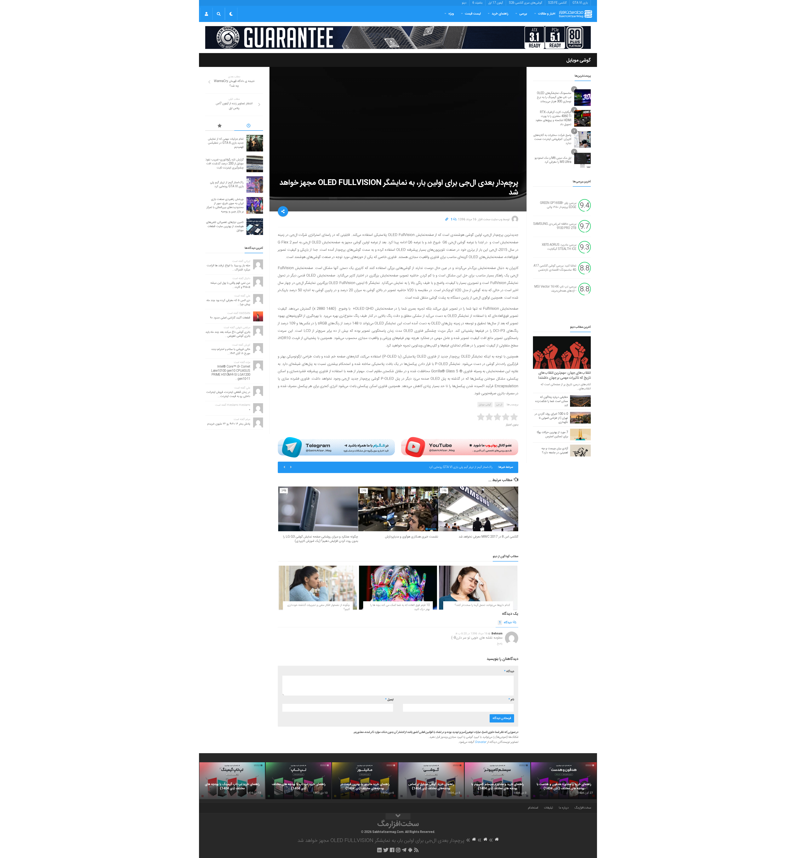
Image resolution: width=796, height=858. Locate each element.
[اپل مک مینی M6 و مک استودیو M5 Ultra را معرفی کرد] (582, 160)
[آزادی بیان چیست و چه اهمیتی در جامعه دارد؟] (580, 450)
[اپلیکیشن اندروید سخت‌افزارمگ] (410, 849)
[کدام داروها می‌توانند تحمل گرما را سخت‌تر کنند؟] (478, 588)
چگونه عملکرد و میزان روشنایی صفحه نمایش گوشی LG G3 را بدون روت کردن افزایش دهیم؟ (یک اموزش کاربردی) (320, 539)
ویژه (451, 13)
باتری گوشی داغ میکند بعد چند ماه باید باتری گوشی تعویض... (227, 334)
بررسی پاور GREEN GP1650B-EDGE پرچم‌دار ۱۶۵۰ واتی (558, 205)
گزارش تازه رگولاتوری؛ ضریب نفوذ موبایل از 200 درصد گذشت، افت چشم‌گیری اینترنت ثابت (224, 163)
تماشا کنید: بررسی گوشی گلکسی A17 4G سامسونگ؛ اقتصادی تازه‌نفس (555, 268)
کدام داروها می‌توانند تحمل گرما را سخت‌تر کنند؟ (482, 605)
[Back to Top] (398, 816)
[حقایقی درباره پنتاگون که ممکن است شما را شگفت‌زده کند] (580, 401)
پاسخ (499, 643)
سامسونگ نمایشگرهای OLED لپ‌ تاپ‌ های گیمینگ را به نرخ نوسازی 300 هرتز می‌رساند (554, 97)
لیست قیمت (473, 13)
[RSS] (416, 849)
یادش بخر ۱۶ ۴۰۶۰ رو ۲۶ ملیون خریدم (228, 423)
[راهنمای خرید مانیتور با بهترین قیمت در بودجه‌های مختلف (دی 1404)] (365, 780)
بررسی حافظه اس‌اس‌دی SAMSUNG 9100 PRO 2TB (554, 226)
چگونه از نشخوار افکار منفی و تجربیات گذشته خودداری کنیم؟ (318, 607)
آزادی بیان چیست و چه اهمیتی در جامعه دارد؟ (554, 450)
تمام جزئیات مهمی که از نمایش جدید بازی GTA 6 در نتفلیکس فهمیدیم (226, 143)
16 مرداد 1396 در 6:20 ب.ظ (471, 633)
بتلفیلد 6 (477, 2)
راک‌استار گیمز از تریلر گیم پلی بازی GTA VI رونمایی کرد (227, 184)
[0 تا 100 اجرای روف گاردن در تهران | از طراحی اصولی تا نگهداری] (580, 418)
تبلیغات (548, 807)
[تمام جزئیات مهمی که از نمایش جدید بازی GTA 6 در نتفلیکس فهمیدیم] (254, 143)
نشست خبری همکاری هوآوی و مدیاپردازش (411, 536)
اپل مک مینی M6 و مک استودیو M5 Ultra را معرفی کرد (553, 160)
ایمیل (389, 699)
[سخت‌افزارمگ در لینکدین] (379, 849)
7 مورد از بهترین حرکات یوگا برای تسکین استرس (552, 434)
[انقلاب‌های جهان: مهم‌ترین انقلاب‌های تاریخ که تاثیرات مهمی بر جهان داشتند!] (562, 352)
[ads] (398, 37)
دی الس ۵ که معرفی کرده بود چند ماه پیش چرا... (228, 302)
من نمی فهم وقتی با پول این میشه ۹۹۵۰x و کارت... (230, 285)
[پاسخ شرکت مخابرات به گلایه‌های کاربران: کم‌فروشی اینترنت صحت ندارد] (582, 139)
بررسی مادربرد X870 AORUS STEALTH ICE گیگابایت (559, 247)
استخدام (533, 807)
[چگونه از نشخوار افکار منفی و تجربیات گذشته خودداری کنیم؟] (318, 588)
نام (511, 699)
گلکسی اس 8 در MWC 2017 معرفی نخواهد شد (488, 536)
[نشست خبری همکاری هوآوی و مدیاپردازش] (398, 508)
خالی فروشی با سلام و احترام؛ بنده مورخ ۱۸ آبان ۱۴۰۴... (230, 351)
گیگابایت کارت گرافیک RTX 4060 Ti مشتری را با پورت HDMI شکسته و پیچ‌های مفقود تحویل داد (553, 118)
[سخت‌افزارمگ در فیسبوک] (392, 849)
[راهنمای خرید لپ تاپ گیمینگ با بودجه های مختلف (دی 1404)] (232, 780)
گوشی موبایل (578, 60)
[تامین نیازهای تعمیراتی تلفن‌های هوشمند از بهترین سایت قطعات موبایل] (254, 226)
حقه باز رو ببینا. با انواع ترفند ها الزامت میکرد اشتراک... (228, 267)
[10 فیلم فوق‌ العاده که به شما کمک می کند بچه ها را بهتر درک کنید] (398, 588)
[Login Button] (206, 14)
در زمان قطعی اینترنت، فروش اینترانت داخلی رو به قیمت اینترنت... (228, 394)
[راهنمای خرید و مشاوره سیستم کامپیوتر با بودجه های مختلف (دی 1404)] (497, 780)
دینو (464, 2)
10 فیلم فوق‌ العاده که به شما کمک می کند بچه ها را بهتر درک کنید (400, 607)
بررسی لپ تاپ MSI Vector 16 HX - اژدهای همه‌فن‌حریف (555, 289)
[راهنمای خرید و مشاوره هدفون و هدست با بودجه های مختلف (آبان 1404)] (564, 780)
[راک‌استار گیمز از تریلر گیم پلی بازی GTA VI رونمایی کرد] (254, 184)
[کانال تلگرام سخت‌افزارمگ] (404, 849)
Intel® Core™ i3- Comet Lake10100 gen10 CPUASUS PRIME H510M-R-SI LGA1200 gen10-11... (230, 372)
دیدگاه (505, 622)
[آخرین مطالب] (248, 126)
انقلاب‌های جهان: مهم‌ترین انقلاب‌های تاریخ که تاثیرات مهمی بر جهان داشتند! (564, 375)
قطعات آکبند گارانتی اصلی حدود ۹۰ (230, 317)
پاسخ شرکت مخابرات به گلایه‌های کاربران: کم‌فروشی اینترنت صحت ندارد (552, 139)
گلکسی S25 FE (557, 2)
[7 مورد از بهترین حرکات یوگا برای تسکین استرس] (580, 434)
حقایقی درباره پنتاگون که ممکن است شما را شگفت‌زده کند (551, 401)
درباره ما (564, 807)
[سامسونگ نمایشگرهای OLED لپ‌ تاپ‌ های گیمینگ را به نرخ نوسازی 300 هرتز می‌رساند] (582, 97)
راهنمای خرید (500, 13)
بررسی (523, 13)
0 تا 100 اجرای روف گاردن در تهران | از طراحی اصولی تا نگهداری (551, 418)
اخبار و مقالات (546, 13)
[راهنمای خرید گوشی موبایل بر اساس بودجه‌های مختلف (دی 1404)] (431, 780)
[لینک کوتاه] (446, 219)
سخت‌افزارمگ (582, 807)
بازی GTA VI (580, 2)
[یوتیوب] (459, 447)
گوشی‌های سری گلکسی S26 (525, 2)
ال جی (499, 405)
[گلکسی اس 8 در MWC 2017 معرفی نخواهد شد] (478, 508)
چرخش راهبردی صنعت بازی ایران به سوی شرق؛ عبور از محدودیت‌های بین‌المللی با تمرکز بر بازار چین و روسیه (430, 468)
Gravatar (480, 742)
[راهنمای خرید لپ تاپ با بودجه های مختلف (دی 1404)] (298, 780)
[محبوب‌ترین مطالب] (219, 126)
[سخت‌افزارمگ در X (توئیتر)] (385, 849)
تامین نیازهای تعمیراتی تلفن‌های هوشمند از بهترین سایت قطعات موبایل (225, 226)
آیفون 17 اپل (495, 2)
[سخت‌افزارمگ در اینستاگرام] (398, 849)
